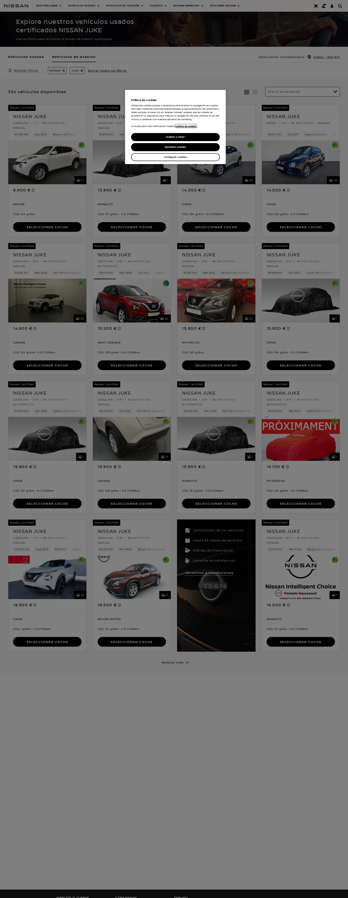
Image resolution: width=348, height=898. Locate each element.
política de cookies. (186, 126)
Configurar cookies (175, 157)
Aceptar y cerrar (175, 137)
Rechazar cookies (175, 147)
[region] (175, 127)
